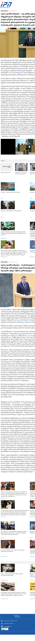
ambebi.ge (3, 498)
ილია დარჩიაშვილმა (15, 72)
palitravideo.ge (4, 238)
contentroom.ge (4, 580)
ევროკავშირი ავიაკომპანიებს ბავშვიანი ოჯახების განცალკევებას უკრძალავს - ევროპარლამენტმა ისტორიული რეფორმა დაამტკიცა (14, 533)
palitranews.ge (4, 556)
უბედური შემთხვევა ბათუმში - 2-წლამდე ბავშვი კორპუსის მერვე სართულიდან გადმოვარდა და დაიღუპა (13, 233)
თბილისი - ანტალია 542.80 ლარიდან (10, 192)
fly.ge (2, 198)
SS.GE (2, 160)
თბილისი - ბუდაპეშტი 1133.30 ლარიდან (11, 210)
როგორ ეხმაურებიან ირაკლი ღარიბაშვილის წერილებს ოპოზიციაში (12, 550)
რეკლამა (17, 617)
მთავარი (16, 615)
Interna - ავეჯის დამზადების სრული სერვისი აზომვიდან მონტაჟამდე (12, 574)
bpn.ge (2, 537)
